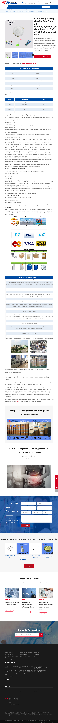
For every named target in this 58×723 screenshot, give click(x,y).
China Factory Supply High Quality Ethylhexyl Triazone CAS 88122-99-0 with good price (26, 672)
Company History (37, 683)
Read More (9, 610)
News (33, 7)
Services (21, 7)
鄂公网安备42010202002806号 (44, 720)
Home (7, 9)
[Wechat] (56, 487)
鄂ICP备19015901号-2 (33, 720)
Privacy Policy (11, 722)
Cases (24, 7)
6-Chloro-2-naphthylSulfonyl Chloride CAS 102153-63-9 (40, 671)
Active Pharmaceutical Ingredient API (11, 657)
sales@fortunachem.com (30, 3)
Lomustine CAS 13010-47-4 (10, 676)
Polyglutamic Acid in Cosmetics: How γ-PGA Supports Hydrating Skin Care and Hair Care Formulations (28, 605)
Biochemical (36, 652)
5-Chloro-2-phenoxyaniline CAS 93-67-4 (11, 667)
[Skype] (56, 476)
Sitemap (6, 722)
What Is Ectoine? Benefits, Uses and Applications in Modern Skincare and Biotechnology (12, 604)
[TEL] (56, 484)
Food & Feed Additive (9, 654)
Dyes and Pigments (23, 654)
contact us (18, 401)
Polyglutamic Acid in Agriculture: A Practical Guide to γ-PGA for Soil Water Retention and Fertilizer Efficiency (46, 606)
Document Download (38, 689)
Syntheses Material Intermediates (45, 92)
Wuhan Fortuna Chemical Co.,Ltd (29, 63)
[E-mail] (56, 479)
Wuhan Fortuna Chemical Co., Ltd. (15, 720)
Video (20, 691)
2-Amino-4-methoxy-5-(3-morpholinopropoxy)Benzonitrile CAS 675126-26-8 (40, 667)
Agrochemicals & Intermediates (25, 652)
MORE (29, 566)
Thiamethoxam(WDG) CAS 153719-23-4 (26, 667)
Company (16, 7)
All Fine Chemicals (8, 659)
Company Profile (8, 683)
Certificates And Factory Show (25, 683)
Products (11, 7)
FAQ (5, 691)
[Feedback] (56, 490)
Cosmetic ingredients (9, 652)
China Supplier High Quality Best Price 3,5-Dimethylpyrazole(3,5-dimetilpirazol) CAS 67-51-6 (27, 11)
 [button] (4, 55)
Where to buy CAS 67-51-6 (42, 56)
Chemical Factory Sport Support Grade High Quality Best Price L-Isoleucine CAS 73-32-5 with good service (11, 672)
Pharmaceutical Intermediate (21, 9)
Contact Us (37, 7)
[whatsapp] (56, 481)
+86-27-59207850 (44, 3)
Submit (25, 525)
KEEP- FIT (36, 656)
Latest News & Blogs (29, 578)
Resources (29, 7)
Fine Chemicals (37, 654)
